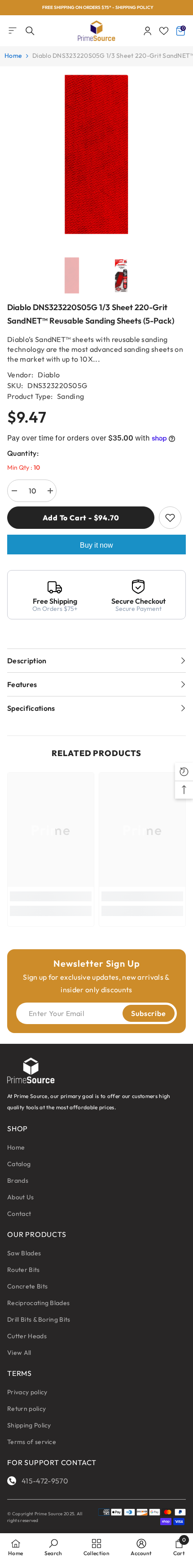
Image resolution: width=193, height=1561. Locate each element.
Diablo (49, 374)
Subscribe (148, 1013)
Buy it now (96, 545)
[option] (96, 7)
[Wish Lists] (163, 30)
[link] (51, 896)
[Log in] (148, 31)
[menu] (12, 30)
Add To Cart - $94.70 (81, 517)
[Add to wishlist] (170, 517)
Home (13, 56)
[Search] (30, 31)
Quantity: (23, 453)
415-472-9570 (45, 1480)
